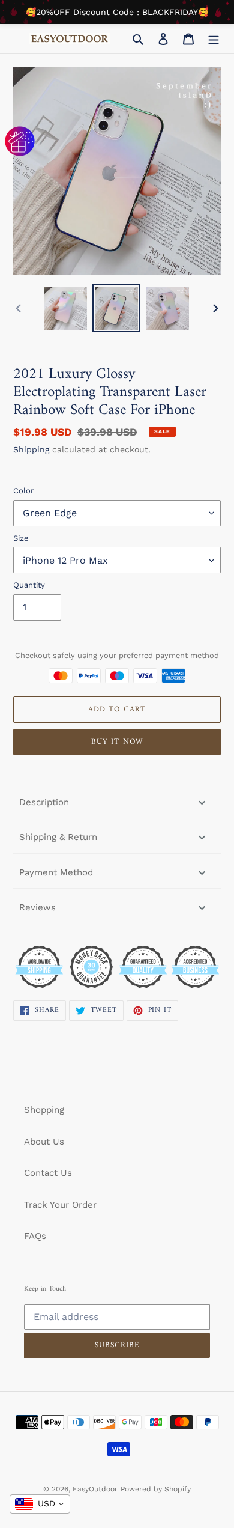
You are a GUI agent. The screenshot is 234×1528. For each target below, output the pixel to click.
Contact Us (48, 1172)
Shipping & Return (58, 837)
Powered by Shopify (156, 1489)
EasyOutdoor (95, 1489)
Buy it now (116, 742)
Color (23, 490)
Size (21, 538)
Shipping (31, 449)
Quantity (29, 584)
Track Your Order (60, 1204)
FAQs (35, 1236)
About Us (44, 1141)
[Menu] (213, 39)
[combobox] (40, 1504)
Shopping (44, 1109)
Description (44, 802)
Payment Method (56, 872)
